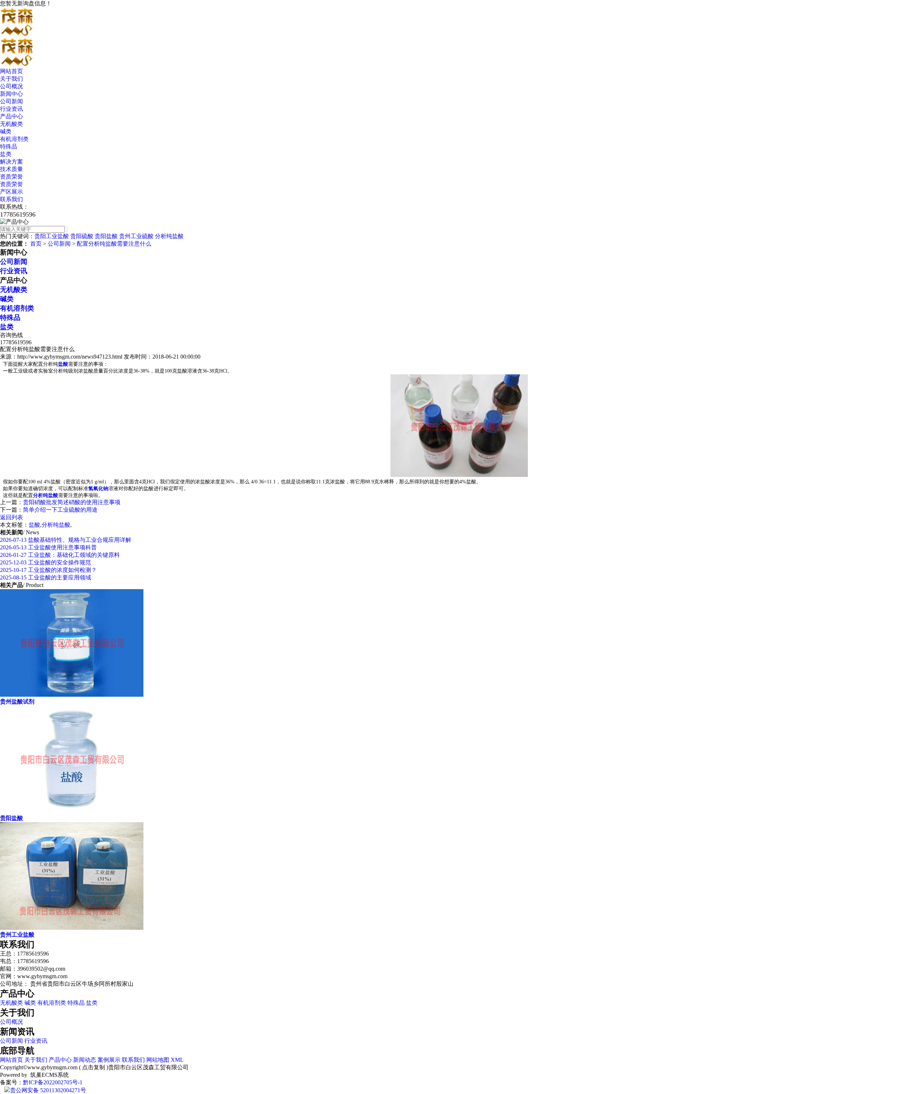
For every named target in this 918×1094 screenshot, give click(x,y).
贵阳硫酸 (81, 236)
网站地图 (157, 1060)
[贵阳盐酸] (71, 811)
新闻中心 (11, 94)
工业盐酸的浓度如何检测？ (48, 570)
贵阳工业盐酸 (51, 236)
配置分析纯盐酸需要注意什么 (114, 244)
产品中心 (11, 116)
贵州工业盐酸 (17, 935)
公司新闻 (11, 101)
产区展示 (11, 192)
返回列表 (11, 517)
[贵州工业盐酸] (71, 928)
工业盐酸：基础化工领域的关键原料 (60, 555)
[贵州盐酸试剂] (71, 695)
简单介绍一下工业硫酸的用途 (60, 510)
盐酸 (34, 525)
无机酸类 (11, 124)
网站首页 (11, 71)
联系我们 (11, 199)
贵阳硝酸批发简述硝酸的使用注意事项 (71, 502)
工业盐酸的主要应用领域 (45, 577)
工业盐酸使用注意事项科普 (48, 547)
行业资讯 (11, 109)
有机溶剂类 (14, 139)
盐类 (5, 154)
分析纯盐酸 (169, 236)
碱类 (5, 131)
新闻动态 (84, 1060)
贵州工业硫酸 (136, 236)
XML (177, 1060)
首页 (36, 244)
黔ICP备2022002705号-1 (52, 1082)
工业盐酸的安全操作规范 (45, 562)
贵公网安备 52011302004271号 (48, 1090)
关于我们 (11, 79)
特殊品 (8, 146)
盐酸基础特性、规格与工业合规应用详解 (65, 540)
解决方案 (11, 161)
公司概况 (11, 86)
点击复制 (93, 1067)
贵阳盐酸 (106, 236)
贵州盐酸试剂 (17, 701)
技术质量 (11, 169)
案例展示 (109, 1060)
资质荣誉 (11, 177)
